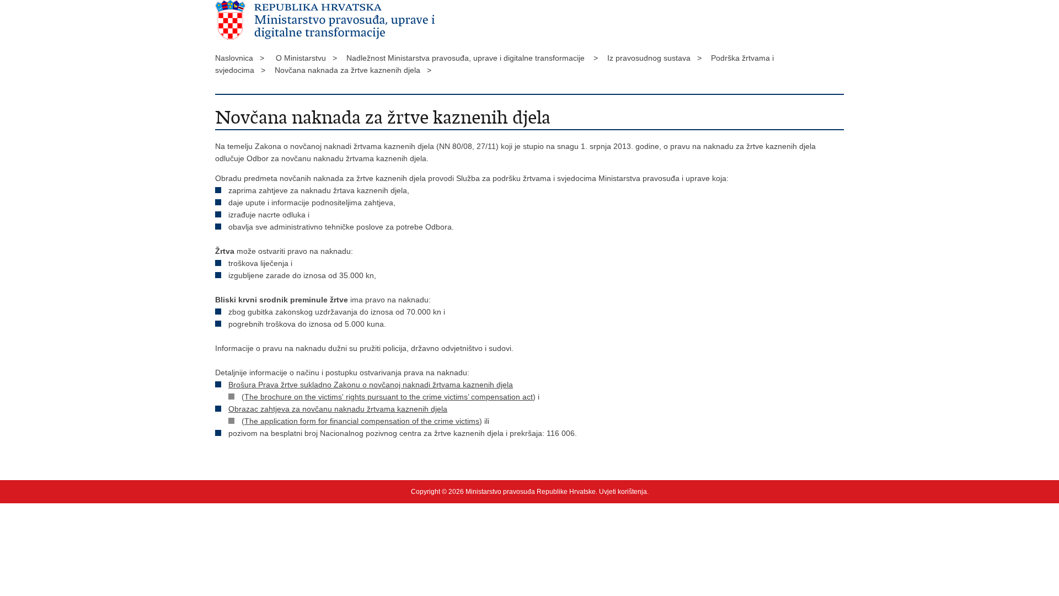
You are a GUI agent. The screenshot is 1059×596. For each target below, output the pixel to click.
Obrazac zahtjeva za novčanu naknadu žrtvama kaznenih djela (337, 409)
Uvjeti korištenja (623, 492)
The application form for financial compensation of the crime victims (361, 421)
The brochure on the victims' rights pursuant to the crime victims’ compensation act (388, 396)
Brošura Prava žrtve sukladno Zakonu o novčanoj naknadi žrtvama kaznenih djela (370, 384)
